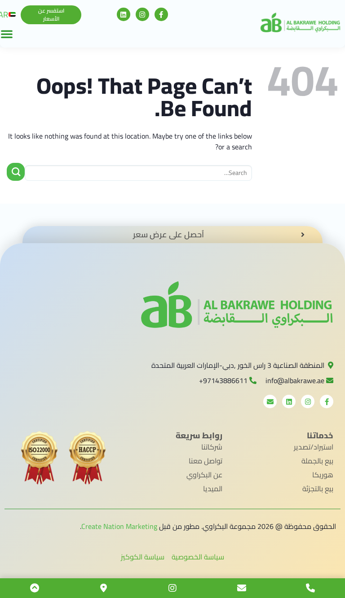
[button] (51, 14)
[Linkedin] (123, 14)
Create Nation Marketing (119, 526)
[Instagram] (142, 14)
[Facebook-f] (161, 14)
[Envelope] (270, 401)
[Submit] (16, 172)
